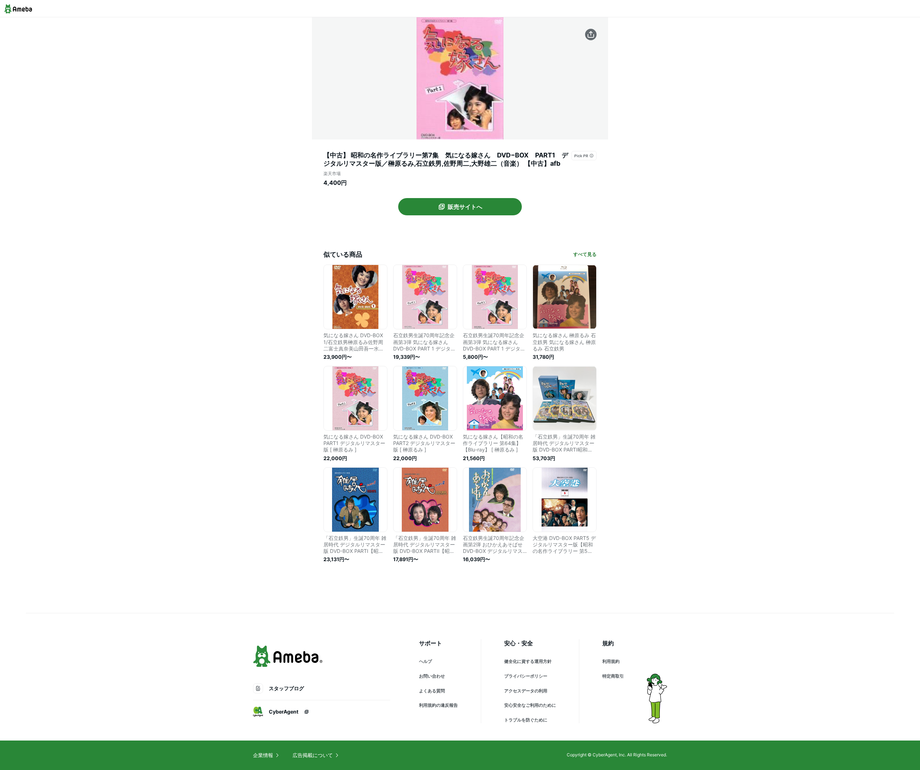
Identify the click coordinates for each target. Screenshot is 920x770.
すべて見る (585, 254)
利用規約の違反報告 (438, 705)
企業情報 (263, 755)
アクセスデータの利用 (525, 690)
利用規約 (611, 661)
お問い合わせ (432, 676)
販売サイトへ (465, 206)
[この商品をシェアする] (591, 34)
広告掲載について (313, 755)
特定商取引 (613, 676)
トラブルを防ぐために (525, 720)
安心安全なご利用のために (530, 705)
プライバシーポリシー (525, 676)
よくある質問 (432, 690)
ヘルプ (425, 661)
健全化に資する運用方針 (528, 661)
